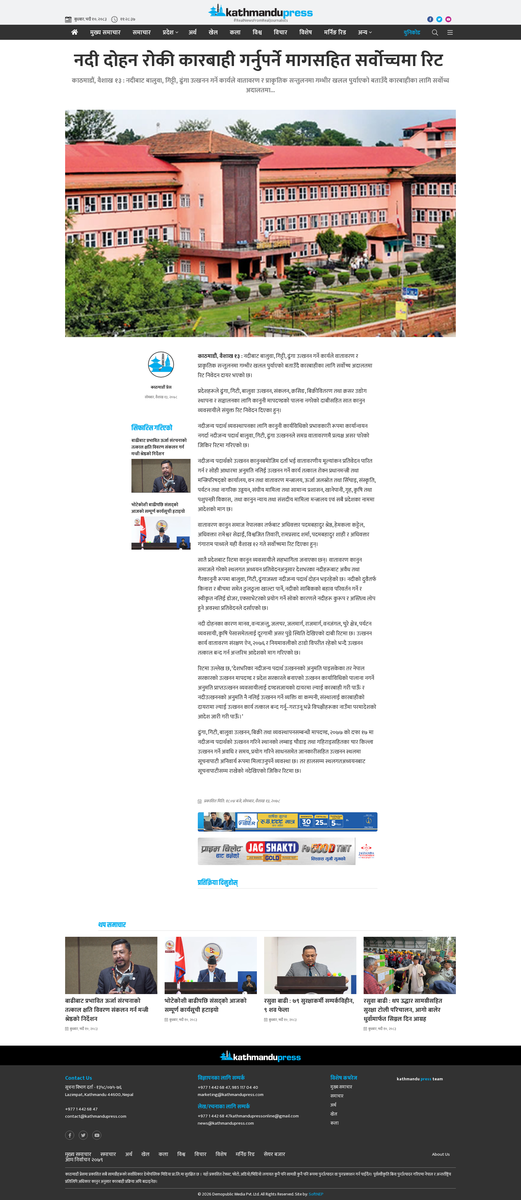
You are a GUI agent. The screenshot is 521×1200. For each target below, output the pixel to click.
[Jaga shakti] (287, 851)
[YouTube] (96, 1135)
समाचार (142, 32)
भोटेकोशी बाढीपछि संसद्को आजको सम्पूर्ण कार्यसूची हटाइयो (206, 1005)
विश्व (257, 32)
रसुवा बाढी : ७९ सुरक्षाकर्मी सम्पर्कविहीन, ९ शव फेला (309, 1005)
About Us (441, 1154)
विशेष (305, 32)
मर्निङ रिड (335, 32)
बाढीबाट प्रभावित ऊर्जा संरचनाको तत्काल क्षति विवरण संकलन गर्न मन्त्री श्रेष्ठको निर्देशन (106, 1010)
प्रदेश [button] (168, 32)
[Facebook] (69, 1135)
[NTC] (287, 822)
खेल (213, 32)
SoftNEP (316, 1194)
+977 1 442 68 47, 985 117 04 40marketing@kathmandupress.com (231, 1091)
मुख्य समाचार (105, 32)
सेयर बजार (274, 1154)
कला (235, 32)
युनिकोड (412, 33)
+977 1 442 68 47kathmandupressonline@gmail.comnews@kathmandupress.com (248, 1119)
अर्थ (193, 32)
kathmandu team (420, 1078)
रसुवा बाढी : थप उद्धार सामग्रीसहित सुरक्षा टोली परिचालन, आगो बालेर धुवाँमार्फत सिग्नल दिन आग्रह (403, 1010)
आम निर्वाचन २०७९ (84, 1160)
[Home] (74, 32)
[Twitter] (83, 1135)
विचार (280, 32)
